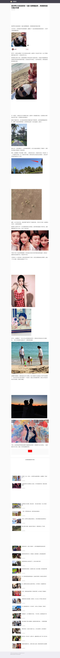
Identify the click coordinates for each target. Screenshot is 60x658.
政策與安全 (14, 654)
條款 (17, 654)
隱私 (18, 654)
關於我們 (11, 654)
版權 (19, 654)
